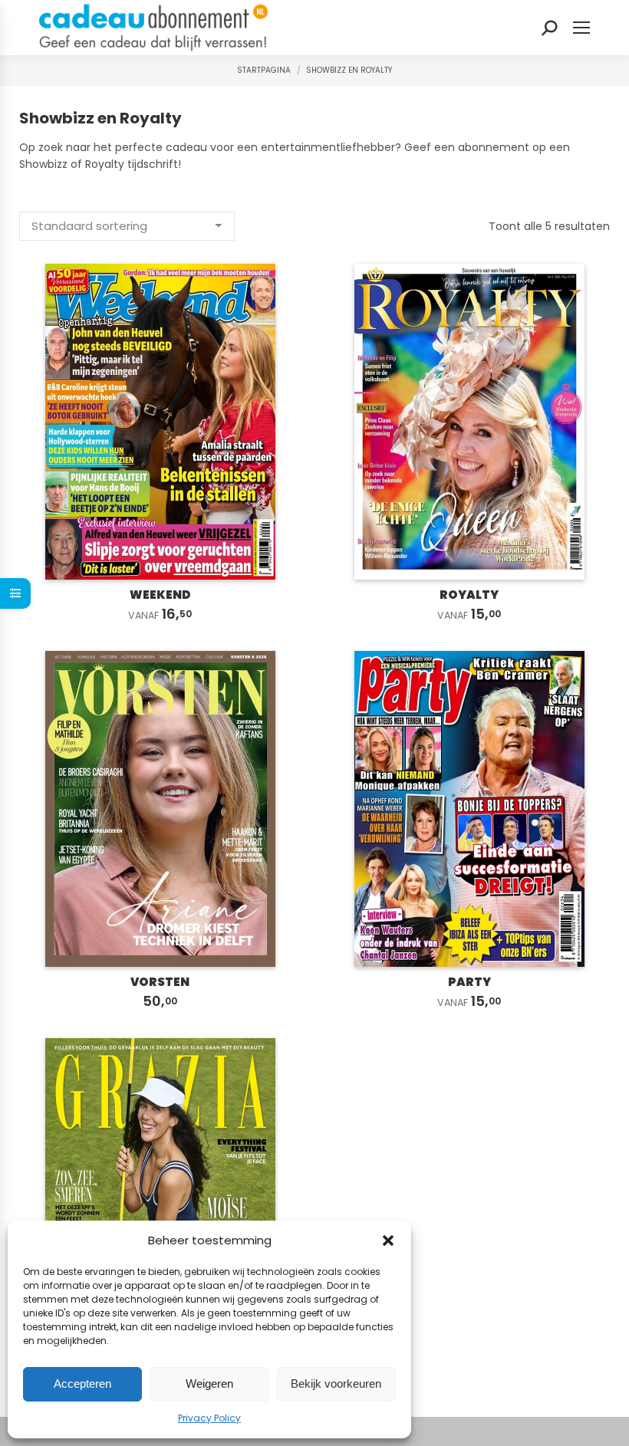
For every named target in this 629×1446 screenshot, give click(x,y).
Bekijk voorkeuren (336, 1383)
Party (469, 982)
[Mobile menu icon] (581, 27)
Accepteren (82, 1383)
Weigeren (209, 1383)
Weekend (160, 595)
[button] (388, 1240)
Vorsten (159, 982)
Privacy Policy (209, 1418)
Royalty (469, 595)
